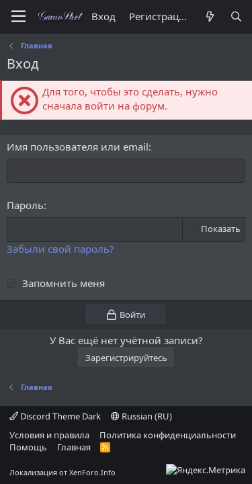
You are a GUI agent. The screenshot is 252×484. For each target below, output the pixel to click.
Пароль (25, 205)
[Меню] (18, 17)
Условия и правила (49, 435)
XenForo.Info (92, 472)
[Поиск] (236, 16)
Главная (74, 447)
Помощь (28, 447)
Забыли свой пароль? (60, 248)
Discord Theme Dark (59, 416)
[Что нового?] (209, 16)
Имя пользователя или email (78, 146)
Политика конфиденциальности (167, 435)
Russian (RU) (146, 416)
